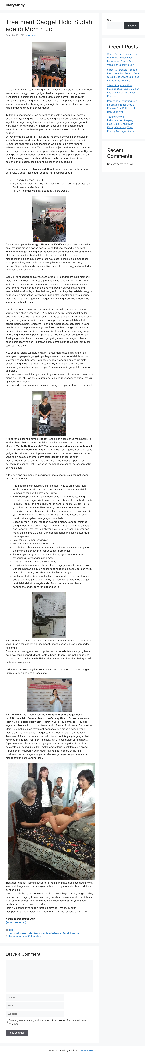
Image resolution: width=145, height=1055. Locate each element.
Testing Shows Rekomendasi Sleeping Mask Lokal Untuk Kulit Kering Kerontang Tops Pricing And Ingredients (120, 124)
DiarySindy (15, 5)
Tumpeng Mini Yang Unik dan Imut (25, 936)
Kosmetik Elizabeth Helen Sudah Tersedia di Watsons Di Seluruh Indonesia (44, 933)
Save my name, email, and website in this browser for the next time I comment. (48, 1022)
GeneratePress (88, 1050)
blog (11, 930)
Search (111, 20)
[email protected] (16, 922)
